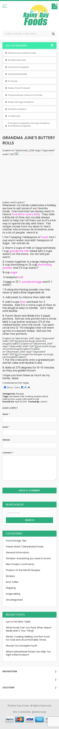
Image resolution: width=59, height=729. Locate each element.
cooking (29, 396)
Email (5, 427)
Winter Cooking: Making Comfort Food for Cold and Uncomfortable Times (27, 638)
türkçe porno (45, 715)
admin (43, 401)
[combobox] (29, 34)
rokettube (20, 721)
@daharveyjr (39, 712)
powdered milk (16, 396)
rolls (37, 399)
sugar (19, 399)
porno (8, 715)
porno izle (23, 715)
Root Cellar (12, 582)
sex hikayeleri (34, 721)
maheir (33, 715)
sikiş (14, 715)
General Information (17, 552)
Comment (7, 452)
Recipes (20, 393)
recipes (37, 396)
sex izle (15, 718)
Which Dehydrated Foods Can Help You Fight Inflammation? (28, 653)
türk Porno (25, 718)
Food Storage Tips (16, 540)
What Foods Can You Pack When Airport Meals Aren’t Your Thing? (29, 629)
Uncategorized (14, 599)
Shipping (11, 588)
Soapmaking (13, 593)
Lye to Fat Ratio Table (18, 621)
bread (45, 396)
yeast (30, 399)
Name (5, 414)
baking (6, 399)
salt (24, 399)
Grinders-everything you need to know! (28, 558)
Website (6, 440)
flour (12, 399)
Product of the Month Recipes (23, 570)
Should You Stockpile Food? (21, 645)
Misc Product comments (20, 564)
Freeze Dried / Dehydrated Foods (24, 546)
